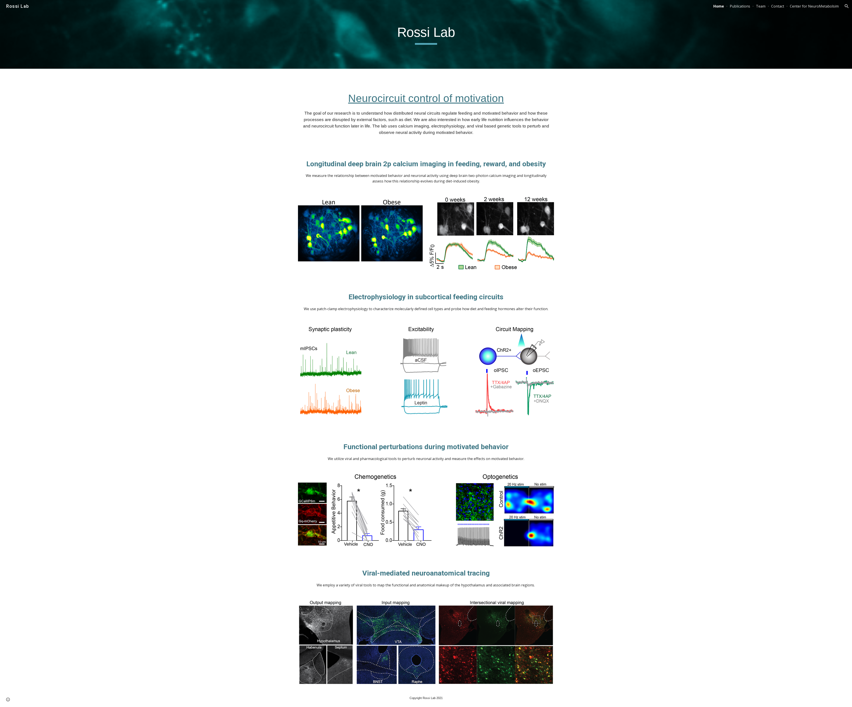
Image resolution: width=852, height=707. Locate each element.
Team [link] (760, 6)
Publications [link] (740, 6)
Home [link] (718, 6)
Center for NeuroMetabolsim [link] (814, 6)
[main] (426, 34)
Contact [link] (777, 6)
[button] (846, 6)
